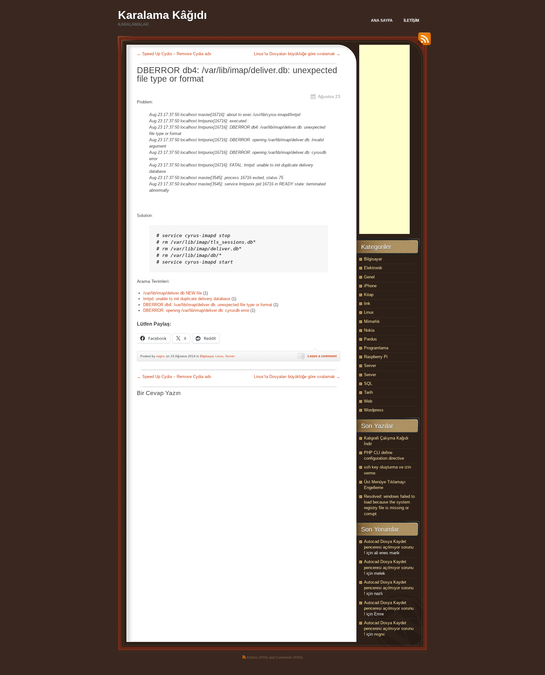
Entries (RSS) (257, 657)
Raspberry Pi (376, 356)
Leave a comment (322, 356)
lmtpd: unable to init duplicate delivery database (186, 298)
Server (230, 356)
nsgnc (160, 356)
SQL (368, 383)
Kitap (368, 294)
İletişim (411, 20)
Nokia (369, 330)
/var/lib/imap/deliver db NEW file (172, 293)
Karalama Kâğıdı (162, 15)
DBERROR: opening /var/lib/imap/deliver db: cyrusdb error (196, 310)
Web (368, 401)
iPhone (370, 285)
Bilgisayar (207, 356)
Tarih (368, 392)
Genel (369, 277)
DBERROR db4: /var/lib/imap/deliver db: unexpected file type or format (207, 304)
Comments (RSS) (289, 657)
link (367, 303)
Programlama (376, 348)
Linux (219, 356)
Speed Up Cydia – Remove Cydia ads (174, 53)
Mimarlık (372, 321)
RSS (423, 41)
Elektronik (373, 267)
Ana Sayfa (382, 20)
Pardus (370, 339)
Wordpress (374, 410)
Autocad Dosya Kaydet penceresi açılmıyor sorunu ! (388, 547)
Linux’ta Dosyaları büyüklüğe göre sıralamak (297, 53)
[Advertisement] (384, 139)
